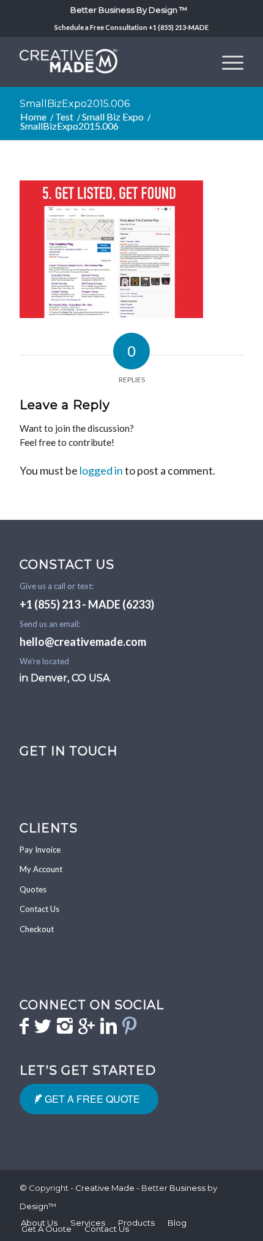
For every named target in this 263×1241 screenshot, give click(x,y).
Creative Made (105, 1188)
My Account (41, 869)
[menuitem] (128, 9)
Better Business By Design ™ (128, 10)
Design (34, 1206)
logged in (101, 470)
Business (187, 1188)
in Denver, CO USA (64, 678)
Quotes (33, 889)
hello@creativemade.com (83, 641)
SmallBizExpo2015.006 (75, 103)
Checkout (37, 929)
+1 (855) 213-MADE (179, 27)
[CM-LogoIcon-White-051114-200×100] (109, 61)
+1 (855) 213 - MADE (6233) (87, 604)
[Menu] (226, 61)
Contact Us (39, 909)
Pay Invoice (40, 849)
